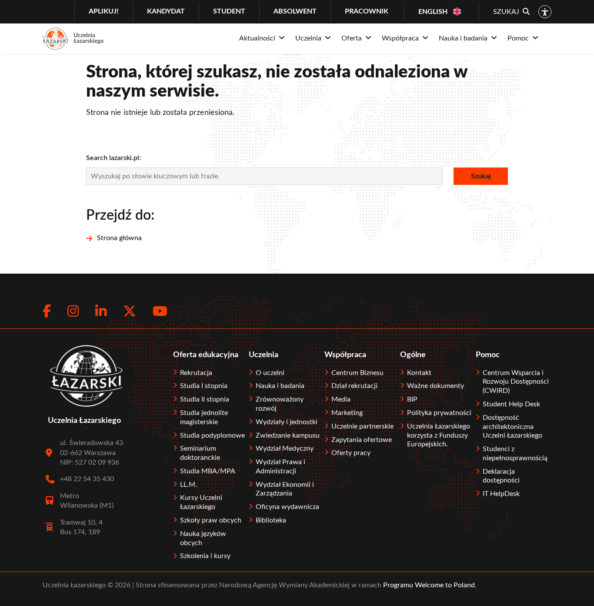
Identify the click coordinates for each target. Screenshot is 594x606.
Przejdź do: (120, 215)
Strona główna (119, 237)
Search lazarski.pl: (113, 157)
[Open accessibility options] (544, 11)
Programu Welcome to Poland (428, 585)
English (432, 11)
